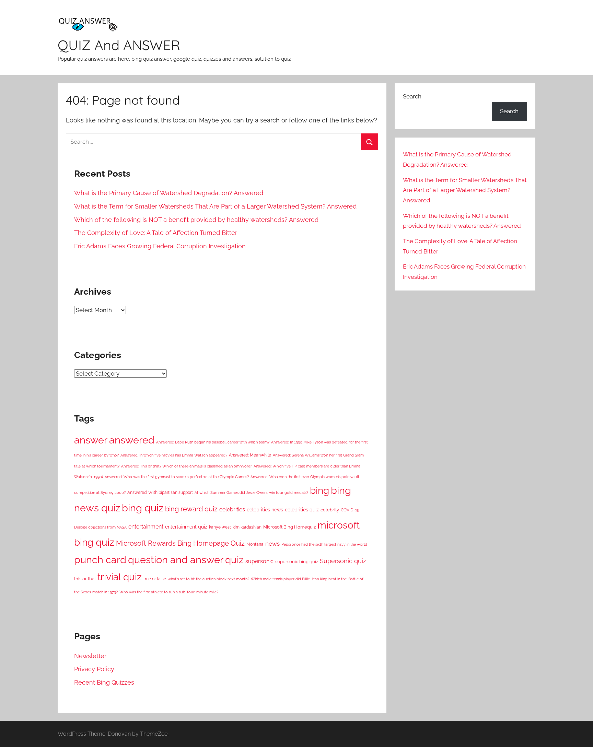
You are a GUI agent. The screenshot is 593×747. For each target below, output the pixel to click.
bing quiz (142, 508)
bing (319, 490)
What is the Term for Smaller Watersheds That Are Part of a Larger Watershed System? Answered (215, 206)
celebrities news (265, 509)
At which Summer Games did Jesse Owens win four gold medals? (251, 492)
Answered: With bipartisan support (160, 492)
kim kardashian (247, 527)
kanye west (220, 527)
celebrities (232, 509)
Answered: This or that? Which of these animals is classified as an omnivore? (186, 466)
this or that (85, 578)
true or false (154, 579)
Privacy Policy (94, 669)
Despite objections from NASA (100, 527)
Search (412, 96)
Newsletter (90, 656)
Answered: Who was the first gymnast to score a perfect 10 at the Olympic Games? (177, 477)
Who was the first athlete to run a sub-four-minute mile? (168, 592)
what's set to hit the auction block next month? (208, 579)
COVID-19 (350, 510)
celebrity (330, 509)
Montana (255, 544)
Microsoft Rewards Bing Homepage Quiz (180, 543)
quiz (234, 560)
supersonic (259, 561)
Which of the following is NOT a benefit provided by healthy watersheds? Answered (196, 219)
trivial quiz (119, 577)
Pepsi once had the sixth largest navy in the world (324, 544)
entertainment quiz (186, 527)
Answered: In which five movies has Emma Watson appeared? (173, 455)
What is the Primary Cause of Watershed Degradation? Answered (168, 193)
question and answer (175, 560)
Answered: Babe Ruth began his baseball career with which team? (212, 442)
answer (90, 440)
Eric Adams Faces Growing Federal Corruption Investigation (160, 246)
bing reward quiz (191, 509)
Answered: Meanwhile (250, 455)
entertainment (145, 526)
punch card (100, 560)
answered (131, 440)
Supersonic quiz (343, 561)
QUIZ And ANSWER (119, 45)
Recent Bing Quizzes (104, 682)
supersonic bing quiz (296, 561)
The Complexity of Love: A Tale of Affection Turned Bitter (155, 232)
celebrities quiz (302, 509)
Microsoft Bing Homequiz (289, 527)
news (272, 543)
